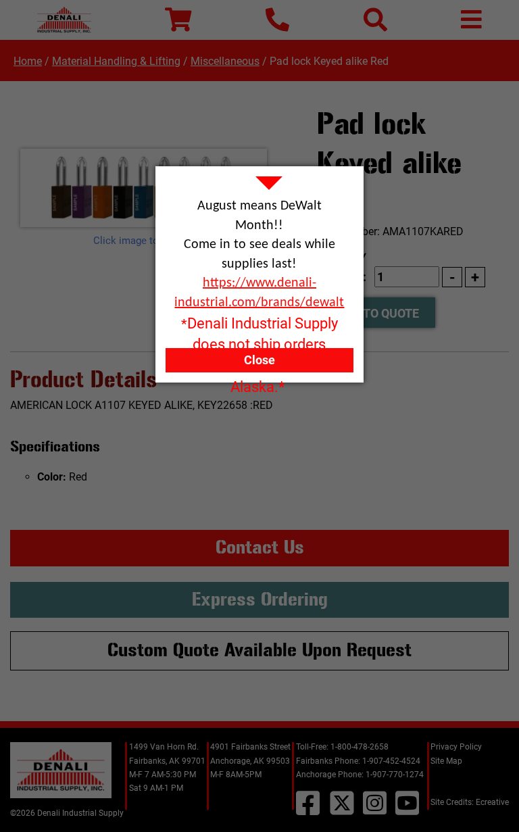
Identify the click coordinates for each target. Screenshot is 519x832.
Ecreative (492, 802)
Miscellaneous (225, 61)
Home (28, 61)
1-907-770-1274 (395, 774)
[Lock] (143, 188)
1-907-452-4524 (391, 761)
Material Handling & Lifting (116, 61)
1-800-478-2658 (359, 747)
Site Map (446, 761)
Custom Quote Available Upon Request (259, 650)
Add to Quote (378, 313)
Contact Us (260, 547)
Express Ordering (260, 599)
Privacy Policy (456, 747)
